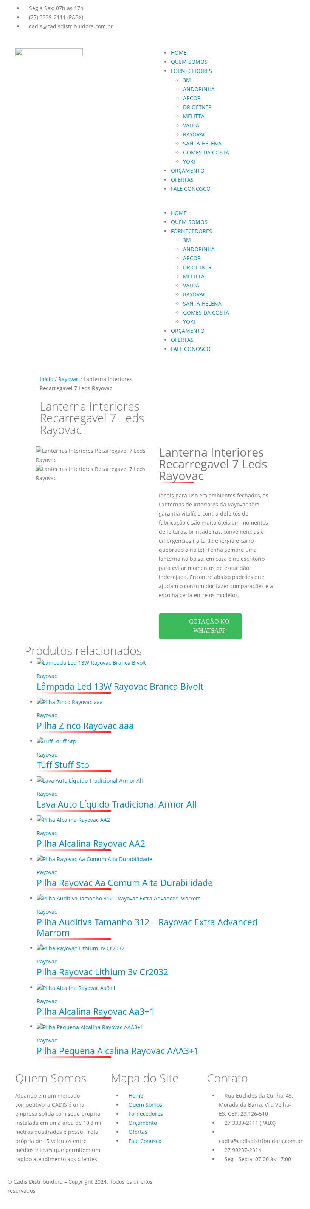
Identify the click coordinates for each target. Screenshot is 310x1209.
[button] (227, 203)
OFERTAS (182, 179)
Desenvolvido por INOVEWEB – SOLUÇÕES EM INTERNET (226, 1181)
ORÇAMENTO (188, 170)
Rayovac (68, 379)
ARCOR (192, 98)
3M (187, 79)
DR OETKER (197, 107)
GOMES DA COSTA (206, 152)
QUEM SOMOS (189, 61)
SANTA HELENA (202, 143)
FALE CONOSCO (191, 188)
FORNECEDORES (191, 70)
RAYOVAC (194, 134)
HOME (179, 52)
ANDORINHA (199, 89)
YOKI (189, 161)
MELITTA (194, 116)
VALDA (191, 125)
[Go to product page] (161, 662)
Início (46, 379)
